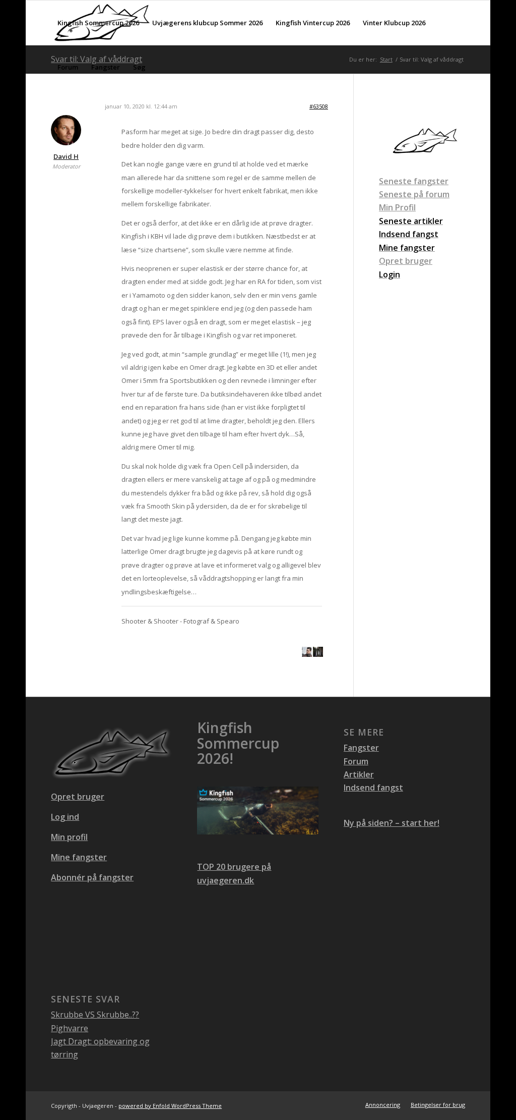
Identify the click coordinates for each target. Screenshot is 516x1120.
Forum (356, 761)
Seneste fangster (413, 181)
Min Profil (397, 207)
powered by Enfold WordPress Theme (170, 1105)
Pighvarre (69, 1028)
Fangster (361, 747)
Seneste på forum (414, 194)
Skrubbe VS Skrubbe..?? (95, 1014)
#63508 (318, 106)
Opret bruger (405, 260)
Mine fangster (79, 857)
